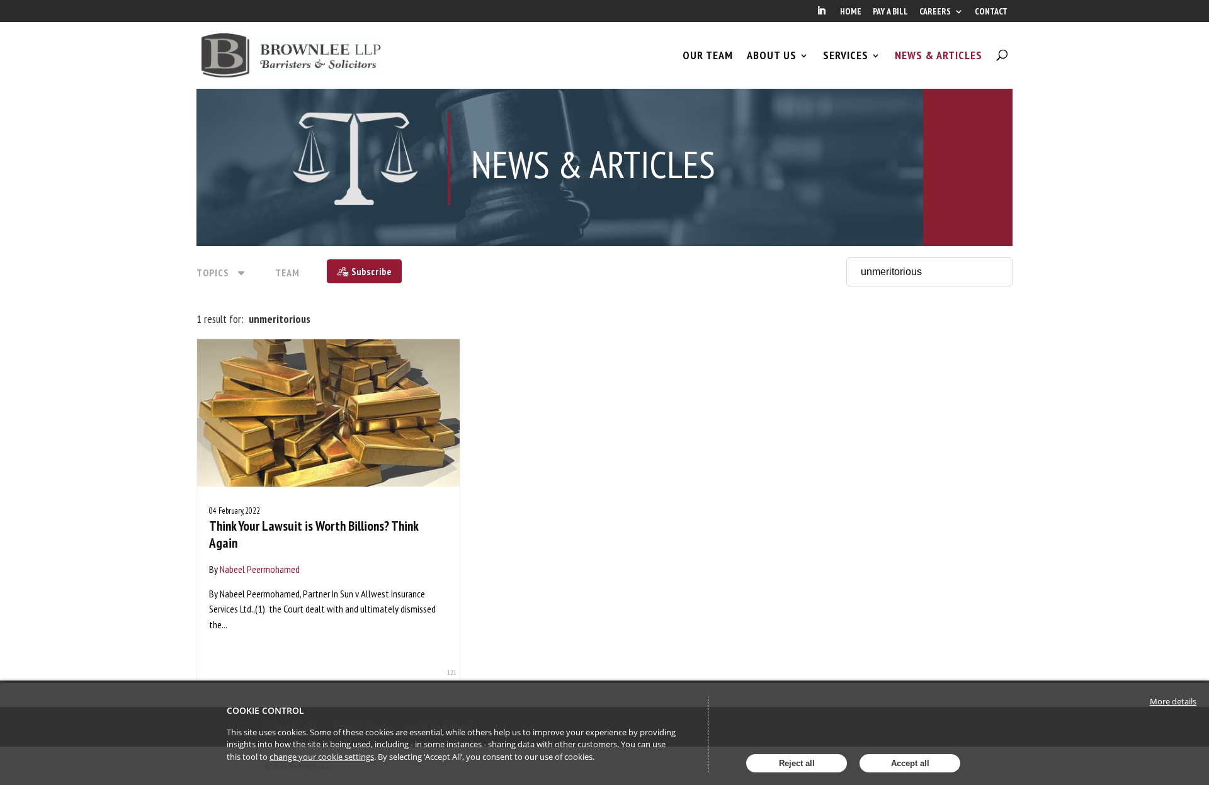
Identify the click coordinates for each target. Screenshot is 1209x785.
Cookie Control (265, 710)
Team (287, 272)
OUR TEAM (708, 55)
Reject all (797, 763)
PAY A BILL (890, 12)
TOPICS (212, 272)
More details (1173, 701)
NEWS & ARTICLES (938, 55)
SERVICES (845, 55)
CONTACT (991, 12)
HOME (850, 12)
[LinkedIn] (821, 14)
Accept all (910, 763)
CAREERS (935, 12)
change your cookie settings (322, 756)
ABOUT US (772, 55)
